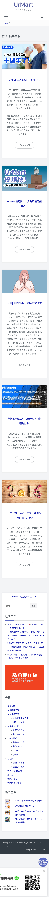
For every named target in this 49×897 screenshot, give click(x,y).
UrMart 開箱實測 (14, 783)
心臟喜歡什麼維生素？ (25, 806)
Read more (24, 145)
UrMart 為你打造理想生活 (23, 597)
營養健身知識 (18, 742)
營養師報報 (18, 746)
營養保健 (11, 706)
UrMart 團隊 (12, 779)
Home (6, 23)
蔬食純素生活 (13, 726)
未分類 (10, 775)
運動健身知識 (13, 714)
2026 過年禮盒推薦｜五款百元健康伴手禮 (25, 643)
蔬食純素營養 (18, 734)
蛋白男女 (17, 750)
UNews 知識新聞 (14, 771)
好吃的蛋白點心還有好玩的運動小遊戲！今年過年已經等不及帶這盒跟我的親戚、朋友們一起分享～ (25, 635)
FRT (41, 850)
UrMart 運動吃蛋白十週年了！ (24, 80)
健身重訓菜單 (18, 722)
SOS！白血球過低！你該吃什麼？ (29, 801)
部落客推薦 (12, 738)
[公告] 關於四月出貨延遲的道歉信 (24, 303)
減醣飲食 (11, 759)
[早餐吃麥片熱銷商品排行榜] (24, 677)
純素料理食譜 (18, 730)
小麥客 (16, 755)
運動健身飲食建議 (20, 718)
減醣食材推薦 (18, 767)
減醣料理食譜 (18, 763)
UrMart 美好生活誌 (25, 843)
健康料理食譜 (13, 710)
